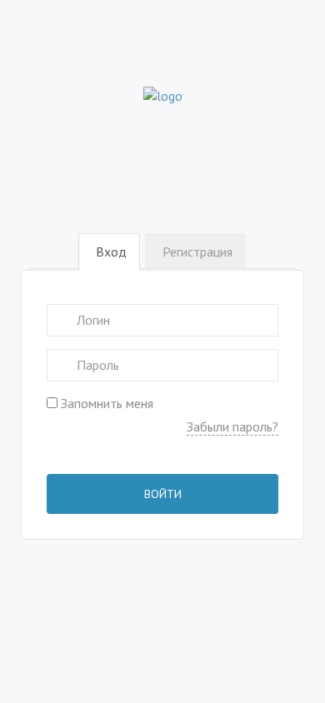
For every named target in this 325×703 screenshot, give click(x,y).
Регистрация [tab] (197, 251)
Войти (163, 493)
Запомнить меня (105, 403)
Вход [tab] (111, 251)
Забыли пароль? (232, 426)
